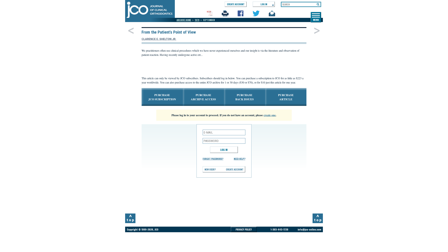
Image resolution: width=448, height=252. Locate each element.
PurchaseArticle (286, 97)
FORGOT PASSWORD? (213, 158)
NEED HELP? (239, 158)
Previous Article (131, 30)
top (131, 218)
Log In (223, 150)
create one (270, 115)
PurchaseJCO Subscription (162, 97)
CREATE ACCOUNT (235, 4)
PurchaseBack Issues (244, 97)
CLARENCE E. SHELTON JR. (159, 39)
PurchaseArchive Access (203, 97)
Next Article (317, 30)
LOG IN (264, 4)
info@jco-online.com (309, 229)
